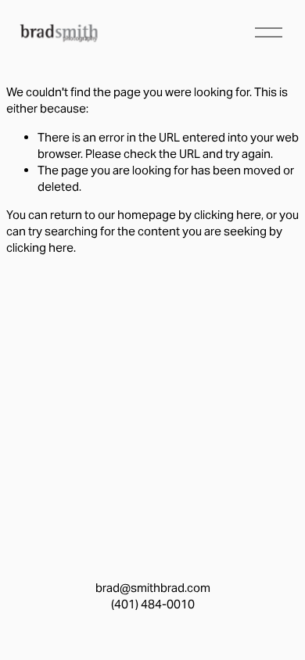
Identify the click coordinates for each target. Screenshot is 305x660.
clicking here (227, 214)
